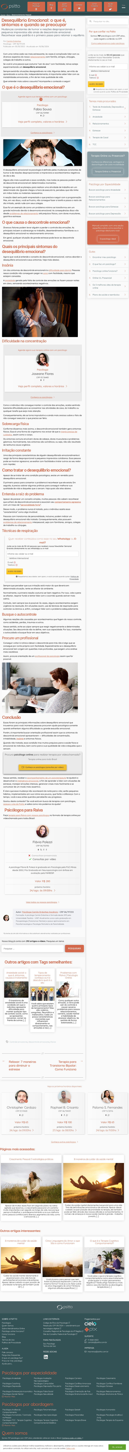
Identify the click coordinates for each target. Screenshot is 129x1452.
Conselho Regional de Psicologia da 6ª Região (62, 1331)
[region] (64, 1446)
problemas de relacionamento (24, 213)
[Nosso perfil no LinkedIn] (46, 1357)
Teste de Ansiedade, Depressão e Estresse (108, 108)
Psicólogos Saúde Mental (13, 1394)
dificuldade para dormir (60, 270)
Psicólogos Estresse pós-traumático (18, 1391)
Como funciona (8, 1334)
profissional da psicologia (47, 656)
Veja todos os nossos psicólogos (41, 902)
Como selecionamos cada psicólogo (107, 43)
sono (45, 273)
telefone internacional (19, 558)
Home (3, 15)
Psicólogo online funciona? (105, 271)
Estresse (96, 130)
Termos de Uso (8, 1340)
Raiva (53, 1042)
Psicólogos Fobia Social (43, 1391)
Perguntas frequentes (11, 1355)
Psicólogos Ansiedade (12, 1378)
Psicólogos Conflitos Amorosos (78, 1383)
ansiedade (10, 280)
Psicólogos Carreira (73, 1378)
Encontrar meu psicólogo (104, 257)
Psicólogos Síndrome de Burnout (79, 1394)
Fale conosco (7, 1352)
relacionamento (37, 57)
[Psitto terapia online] (65, 1307)
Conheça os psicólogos (41, 132)
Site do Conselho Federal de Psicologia (59, 1334)
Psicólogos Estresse (104, 1386)
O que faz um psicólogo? (104, 264)
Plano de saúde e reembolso (106, 294)
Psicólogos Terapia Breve (75, 1420)
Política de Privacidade (119, 92)
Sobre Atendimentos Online (13, 1328)
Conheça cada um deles (72, 1438)
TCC (94, 144)
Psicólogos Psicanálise (74, 1415)
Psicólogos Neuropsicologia (45, 1415)
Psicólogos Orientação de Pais (77, 1391)
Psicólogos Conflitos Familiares (109, 1383)
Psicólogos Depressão (12, 1386)
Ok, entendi (117, 1447)
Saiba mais (70, 1448)
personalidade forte (30, 505)
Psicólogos (6, 1323)
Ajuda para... (7, 1363)
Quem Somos (7, 1325)
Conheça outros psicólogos (63, 1142)
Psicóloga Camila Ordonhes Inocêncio (40, 912)
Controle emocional (18, 1042)
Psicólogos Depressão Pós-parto (47, 1386)
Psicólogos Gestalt (72, 1409)
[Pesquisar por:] (32, 948)
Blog (8, 15)
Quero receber (14, 571)
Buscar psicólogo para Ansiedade (104, 190)
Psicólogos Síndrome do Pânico (109, 1394)
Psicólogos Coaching (11, 1383)
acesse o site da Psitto (14, 804)
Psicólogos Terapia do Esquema (109, 1420)
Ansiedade (97, 116)
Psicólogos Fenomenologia (45, 1409)
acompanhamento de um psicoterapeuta (46, 778)
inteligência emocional (27, 781)
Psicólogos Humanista (105, 1409)
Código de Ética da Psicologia (55, 1323)
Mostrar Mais (9, 1396)
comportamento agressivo (68, 502)
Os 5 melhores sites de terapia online (107, 286)
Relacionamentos (101, 123)
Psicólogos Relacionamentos (108, 1391)
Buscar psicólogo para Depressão (105, 213)
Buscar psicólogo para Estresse (103, 206)
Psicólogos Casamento (106, 1378)
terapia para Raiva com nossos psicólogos (28, 815)
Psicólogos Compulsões (44, 1383)
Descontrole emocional (39, 1042)
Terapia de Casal (100, 137)
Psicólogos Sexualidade (43, 1394)
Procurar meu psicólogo (12, 1361)
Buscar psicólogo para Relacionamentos (99, 198)
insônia (20, 738)
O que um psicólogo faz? (12, 1358)
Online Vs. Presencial (102, 278)
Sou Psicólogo (49, 1343)
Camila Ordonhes (14, 41)
